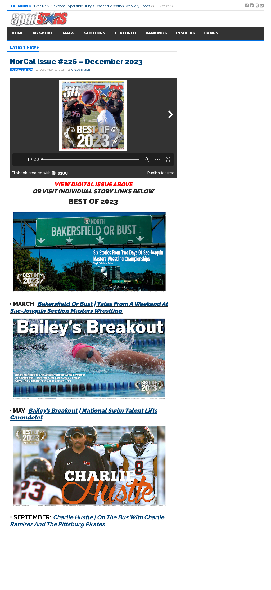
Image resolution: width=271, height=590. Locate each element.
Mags (69, 33)
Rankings (156, 33)
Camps (211, 33)
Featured (125, 33)
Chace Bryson (80, 69)
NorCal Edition (21, 70)
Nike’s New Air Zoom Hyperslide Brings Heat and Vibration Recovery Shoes (91, 6)
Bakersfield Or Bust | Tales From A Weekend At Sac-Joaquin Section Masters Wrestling (89, 307)
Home (18, 33)
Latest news (24, 48)
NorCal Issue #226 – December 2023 (76, 61)
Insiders (185, 33)
